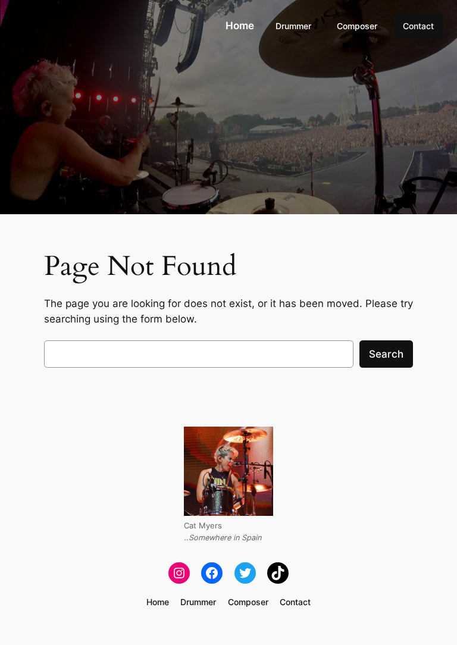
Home (240, 26)
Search (386, 354)
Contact (418, 26)
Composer (357, 26)
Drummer (293, 26)
